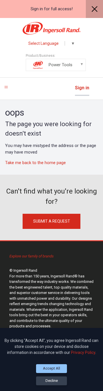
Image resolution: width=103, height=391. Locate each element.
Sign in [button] (82, 87)
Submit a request (51, 221)
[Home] (52, 28)
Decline (51, 380)
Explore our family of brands (31, 256)
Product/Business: (49, 60)
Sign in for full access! (52, 8)
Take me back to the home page (35, 162)
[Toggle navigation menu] (6, 86)
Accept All (51, 368)
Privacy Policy (83, 352)
